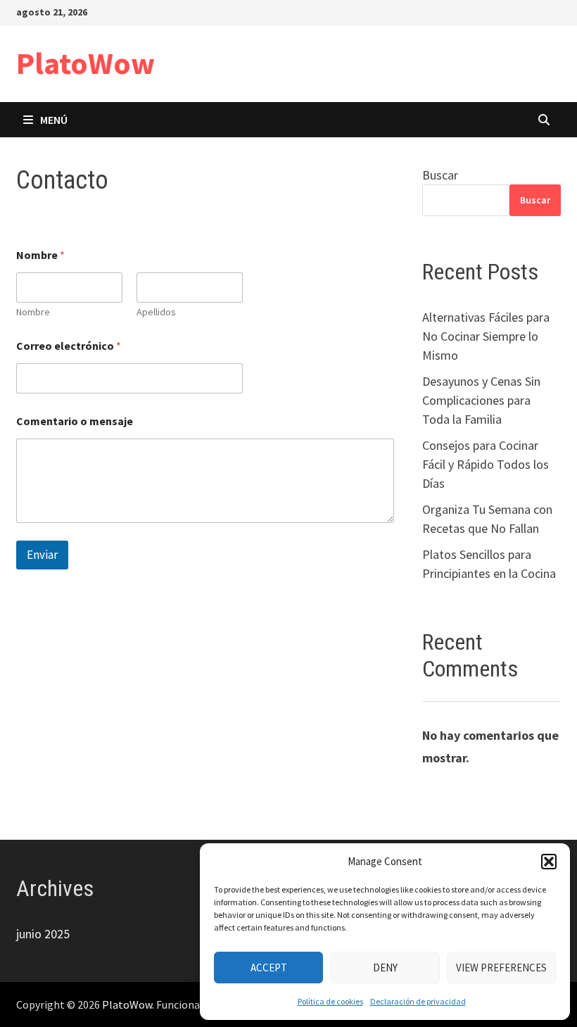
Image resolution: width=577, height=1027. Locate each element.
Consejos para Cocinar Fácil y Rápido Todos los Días (485, 464)
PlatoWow (85, 63)
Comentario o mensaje (74, 421)
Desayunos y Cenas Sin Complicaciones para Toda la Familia (481, 400)
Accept (269, 967)
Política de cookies (330, 1001)
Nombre (33, 312)
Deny (385, 967)
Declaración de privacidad (418, 1001)
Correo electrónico (68, 346)
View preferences (501, 967)
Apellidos (156, 312)
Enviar (42, 554)
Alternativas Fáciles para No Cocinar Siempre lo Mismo (486, 336)
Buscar (440, 175)
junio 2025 (43, 934)
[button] (549, 862)
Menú (54, 120)
